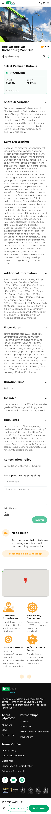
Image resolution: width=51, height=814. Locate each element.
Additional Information (20, 273)
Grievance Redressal (13, 771)
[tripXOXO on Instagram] (22, 780)
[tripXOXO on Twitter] (13, 780)
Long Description (16, 141)
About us (7, 725)
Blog (4, 730)
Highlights (11, 420)
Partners (24, 721)
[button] (25, 102)
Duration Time (14, 382)
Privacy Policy (9, 750)
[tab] (25, 102)
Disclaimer (7, 760)
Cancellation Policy (17, 459)
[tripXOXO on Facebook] (5, 780)
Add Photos (10, 508)
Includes (10, 398)
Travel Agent (26, 737)
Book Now (39, 808)
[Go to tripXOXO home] (10, 3)
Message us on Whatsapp (25, 553)
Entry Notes (12, 327)
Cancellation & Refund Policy (17, 766)
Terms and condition (13, 755)
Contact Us (8, 735)
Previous (22, 677)
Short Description (17, 102)
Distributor (26, 726)
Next (29, 677)
